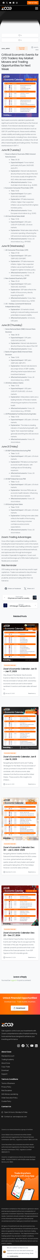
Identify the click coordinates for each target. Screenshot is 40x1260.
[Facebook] (3, 3)
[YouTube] (10, 3)
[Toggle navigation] (37, 8)
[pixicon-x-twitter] (27, 1045)
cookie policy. (14, 1256)
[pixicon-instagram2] (18, 1045)
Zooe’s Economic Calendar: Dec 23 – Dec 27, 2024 (18, 934)
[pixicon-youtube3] (32, 1045)
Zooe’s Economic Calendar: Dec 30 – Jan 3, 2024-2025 (18, 848)
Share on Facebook (14, 588)
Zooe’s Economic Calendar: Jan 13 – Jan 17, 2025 (20, 670)
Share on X (30, 588)
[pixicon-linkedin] (36, 1045)
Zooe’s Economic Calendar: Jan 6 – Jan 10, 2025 (19, 758)
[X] (7, 3)
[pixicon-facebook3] (23, 1045)
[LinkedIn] (13, 3)
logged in (13, 980)
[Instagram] (16, 3)
